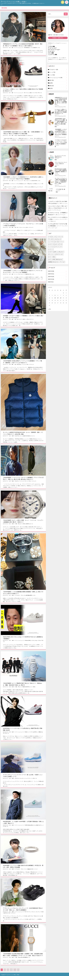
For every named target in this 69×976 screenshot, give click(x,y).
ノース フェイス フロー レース (23, 481)
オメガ (56, 241)
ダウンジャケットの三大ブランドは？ (55, 254)
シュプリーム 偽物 (52, 54)
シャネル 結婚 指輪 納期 (26, 595)
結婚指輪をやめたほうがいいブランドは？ (56, 261)
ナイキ (40, 92)
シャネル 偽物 (51, 46)
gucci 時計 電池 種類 (23, 957)
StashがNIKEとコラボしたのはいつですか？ (34, 640)
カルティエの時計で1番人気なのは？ (55, 259)
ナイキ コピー (51, 51)
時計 (16, 135)
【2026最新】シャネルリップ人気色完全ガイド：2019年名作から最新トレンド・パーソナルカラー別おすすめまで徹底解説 (61, 132)
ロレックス (54, 236)
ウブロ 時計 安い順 (60, 189)
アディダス (50, 239)
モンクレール (32, 435)
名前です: (50, 34)
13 (57, 297)
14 (60, 297)
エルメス (31, 135)
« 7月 (49, 309)
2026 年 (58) (51, 271)
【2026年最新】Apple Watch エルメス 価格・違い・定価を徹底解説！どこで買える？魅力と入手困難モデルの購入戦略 (61, 121)
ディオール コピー (52, 48)
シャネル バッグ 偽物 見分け (24, 274)
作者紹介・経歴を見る (57, 37)
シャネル (38, 47)
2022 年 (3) (50, 281)
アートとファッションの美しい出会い (14, 1)
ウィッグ (52, 72)
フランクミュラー (58, 246)
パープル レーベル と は (22, 227)
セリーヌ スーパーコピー (54, 49)
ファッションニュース (19, 47)
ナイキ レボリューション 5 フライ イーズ (25, 778)
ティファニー (35, 869)
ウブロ (61, 244)
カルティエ (31, 523)
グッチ (29, 957)
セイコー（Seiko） (32, 686)
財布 (51, 85)
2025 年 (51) (51, 273)
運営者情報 (4, 8)
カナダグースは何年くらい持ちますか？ (56, 251)
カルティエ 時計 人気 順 (23, 523)
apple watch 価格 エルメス (23, 135)
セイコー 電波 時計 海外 (23, 686)
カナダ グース (30, 319)
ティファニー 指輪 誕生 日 (27, 869)
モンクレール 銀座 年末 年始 (23, 435)
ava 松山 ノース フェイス (22, 364)
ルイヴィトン (51, 249)
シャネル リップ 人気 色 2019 (30, 180)
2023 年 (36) (51, 279)
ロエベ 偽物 (51, 52)
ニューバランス (51, 241)
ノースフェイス (30, 227)
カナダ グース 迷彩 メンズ (22, 319)
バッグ (16, 274)
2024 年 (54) (51, 276)
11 (14, 969)
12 (55, 297)
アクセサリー (18, 595)
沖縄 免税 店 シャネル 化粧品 (30, 47)
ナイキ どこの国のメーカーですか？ (31, 92)
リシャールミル (51, 246)
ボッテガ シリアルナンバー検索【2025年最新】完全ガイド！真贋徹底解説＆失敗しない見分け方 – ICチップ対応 (61, 181)
